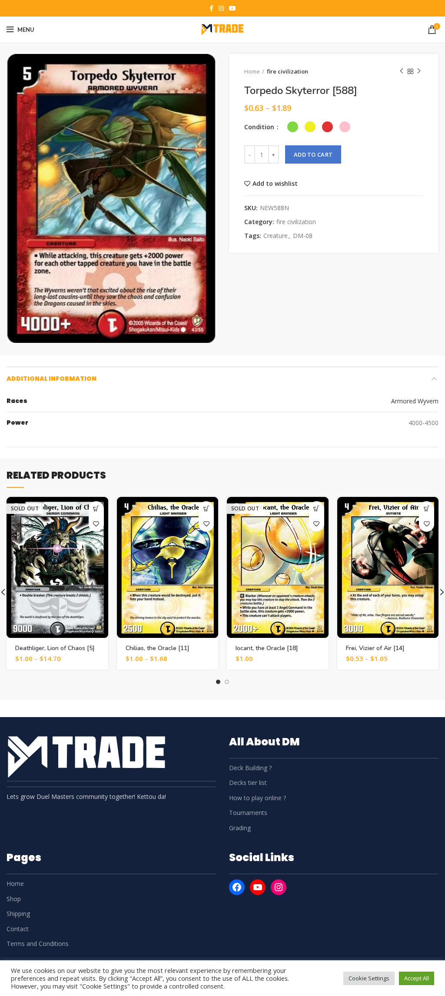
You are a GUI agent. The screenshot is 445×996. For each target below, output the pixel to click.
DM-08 (302, 236)
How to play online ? (257, 798)
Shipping (18, 913)
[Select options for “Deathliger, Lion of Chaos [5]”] (96, 508)
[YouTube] (258, 887)
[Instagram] (278, 887)
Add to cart (313, 154)
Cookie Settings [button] (369, 978)
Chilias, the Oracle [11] (157, 648)
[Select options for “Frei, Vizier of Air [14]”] (426, 508)
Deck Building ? (250, 768)
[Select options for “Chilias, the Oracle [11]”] (206, 508)
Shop (14, 899)
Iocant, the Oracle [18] (267, 648)
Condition (260, 127)
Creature (275, 236)
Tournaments (248, 812)
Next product (419, 71)
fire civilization (287, 71)
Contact (18, 929)
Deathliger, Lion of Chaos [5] (55, 648)
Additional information (51, 378)
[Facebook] (237, 887)
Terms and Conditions (38, 943)
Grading (240, 828)
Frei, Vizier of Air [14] (375, 648)
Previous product (401, 71)
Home (252, 71)
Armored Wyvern (414, 401)
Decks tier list (248, 782)
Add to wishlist (275, 184)
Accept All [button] (416, 978)
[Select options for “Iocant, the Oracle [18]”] (316, 508)
